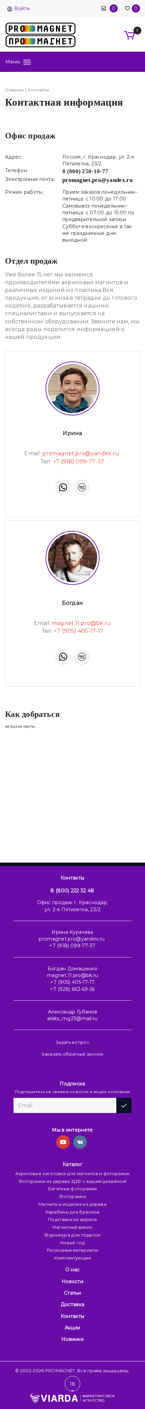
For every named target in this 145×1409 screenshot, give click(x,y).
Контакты (72, 878)
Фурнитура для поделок (72, 1235)
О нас (72, 1270)
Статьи (72, 1293)
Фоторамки (72, 1196)
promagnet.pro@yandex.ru (72, 939)
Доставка (72, 1304)
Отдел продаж (31, 260)
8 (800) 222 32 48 (72, 891)
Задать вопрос (72, 1042)
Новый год (72, 1242)
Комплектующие (72, 1258)
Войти (22, 8)
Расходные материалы (72, 1250)
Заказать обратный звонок (72, 1054)
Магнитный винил (73, 1227)
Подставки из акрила (72, 1219)
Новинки (72, 1339)
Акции (73, 1328)
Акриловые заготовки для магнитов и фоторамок (72, 1173)
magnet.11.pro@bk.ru (72, 975)
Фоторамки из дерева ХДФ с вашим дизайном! (72, 1181)
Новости (72, 1281)
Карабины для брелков (73, 1212)
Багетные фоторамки (72, 1188)
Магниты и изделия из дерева (72, 1204)
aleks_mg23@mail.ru (72, 1018)
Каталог (72, 1164)
